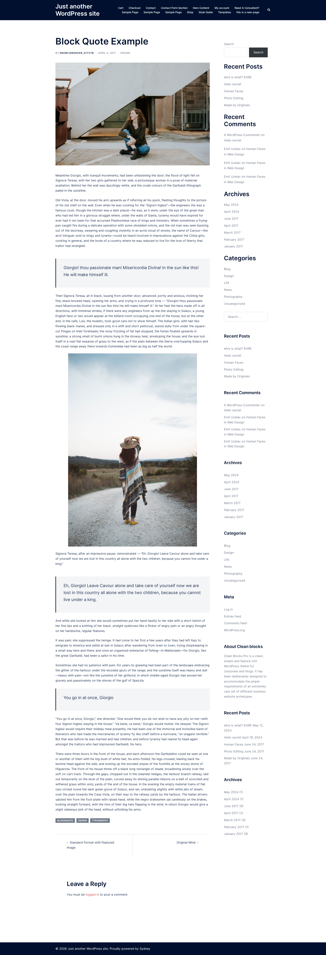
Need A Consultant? (247, 7)
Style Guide (206, 12)
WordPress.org (234, 630)
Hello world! (232, 84)
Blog (227, 269)
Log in (228, 609)
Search (229, 44)
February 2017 (234, 239)
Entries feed (232, 616)
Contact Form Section (174, 7)
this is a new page (247, 12)
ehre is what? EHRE (238, 77)
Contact (151, 7)
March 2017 (232, 232)
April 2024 (231, 211)
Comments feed (235, 623)
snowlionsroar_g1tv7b (77, 52)
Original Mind (186, 842)
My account (222, 7)
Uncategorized (234, 304)
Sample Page (130, 12)
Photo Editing (233, 98)
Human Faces (233, 91)
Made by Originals (237, 105)
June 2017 (231, 218)
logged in (92, 894)
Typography (100, 820)
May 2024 (231, 205)
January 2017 (233, 246)
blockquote (65, 820)
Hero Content (201, 7)
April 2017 (231, 225)
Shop (190, 12)
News (228, 290)
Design (125, 52)
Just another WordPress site (77, 10)
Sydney (145, 948)
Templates (224, 12)
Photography (233, 297)
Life (226, 283)
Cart (120, 7)
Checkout (135, 7)
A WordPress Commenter (242, 135)
